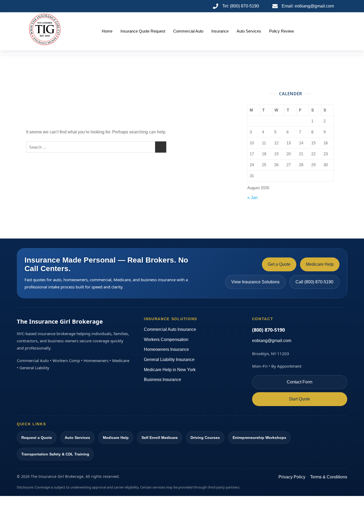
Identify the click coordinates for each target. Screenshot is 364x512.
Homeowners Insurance (166, 349)
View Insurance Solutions (255, 282)
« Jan (252, 197)
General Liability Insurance (169, 359)
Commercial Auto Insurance (170, 329)
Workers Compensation (166, 339)
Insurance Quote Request (142, 31)
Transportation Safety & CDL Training (55, 454)
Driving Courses (205, 437)
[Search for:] (96, 147)
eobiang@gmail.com (271, 340)
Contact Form (299, 382)
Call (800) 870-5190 (314, 282)
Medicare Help (320, 264)
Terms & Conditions (328, 477)
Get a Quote (279, 264)
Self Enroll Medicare (159, 437)
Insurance (220, 31)
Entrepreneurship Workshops (259, 437)
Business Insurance (162, 379)
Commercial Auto (188, 31)
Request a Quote (36, 437)
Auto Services (249, 31)
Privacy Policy (291, 477)
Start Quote (299, 399)
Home (107, 31)
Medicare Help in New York (170, 369)
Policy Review (281, 31)
